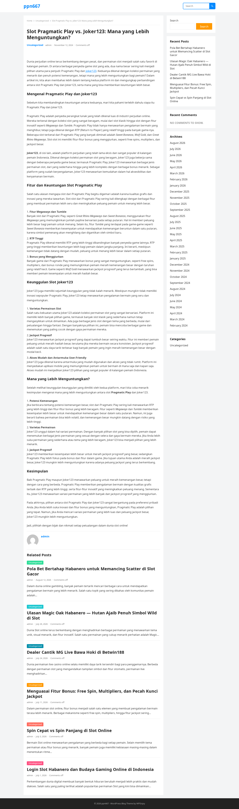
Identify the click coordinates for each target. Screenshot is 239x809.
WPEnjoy (140, 803)
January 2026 (178, 185)
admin (48, 45)
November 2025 (179, 198)
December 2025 (179, 191)
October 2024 (178, 277)
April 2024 (176, 313)
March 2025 (177, 246)
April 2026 (176, 167)
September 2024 (180, 283)
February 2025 (178, 252)
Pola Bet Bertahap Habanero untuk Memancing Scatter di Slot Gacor (91, 571)
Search (174, 20)
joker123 (91, 71)
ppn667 (32, 6)
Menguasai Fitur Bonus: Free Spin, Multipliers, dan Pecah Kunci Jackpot (92, 693)
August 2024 (177, 289)
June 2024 (176, 301)
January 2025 (178, 258)
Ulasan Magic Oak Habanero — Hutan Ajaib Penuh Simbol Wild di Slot (92, 615)
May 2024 (176, 307)
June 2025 (176, 228)
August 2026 (177, 143)
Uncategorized (42, 20)
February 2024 (178, 325)
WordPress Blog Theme (121, 803)
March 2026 (177, 173)
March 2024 (177, 319)
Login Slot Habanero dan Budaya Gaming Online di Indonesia (90, 769)
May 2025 (176, 234)
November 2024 (179, 270)
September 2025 (180, 210)
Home (29, 20)
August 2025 (177, 216)
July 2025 (175, 222)
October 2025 (178, 204)
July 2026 (175, 149)
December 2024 (179, 264)
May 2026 (176, 161)
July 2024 (175, 295)
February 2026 (178, 179)
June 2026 (176, 155)
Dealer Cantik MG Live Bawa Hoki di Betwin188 (75, 652)
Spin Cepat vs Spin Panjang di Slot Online (69, 730)
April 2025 (176, 240)
